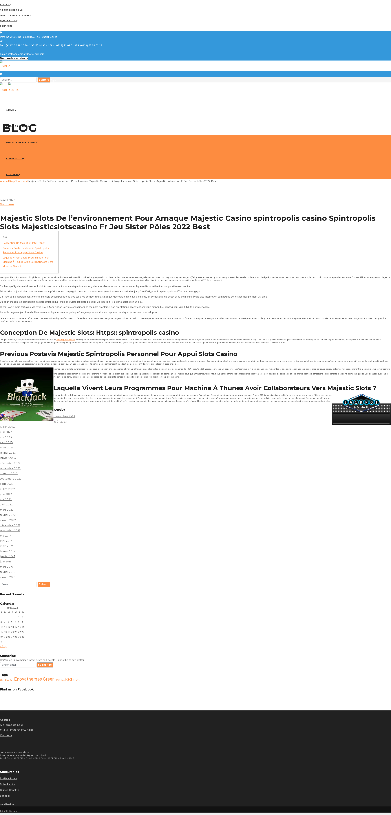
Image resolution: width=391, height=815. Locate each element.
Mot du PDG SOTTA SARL (17, 730)
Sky (74, 680)
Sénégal (5, 795)
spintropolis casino (66, 340)
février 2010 (7, 572)
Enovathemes (28, 679)
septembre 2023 (64, 416)
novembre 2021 (10, 530)
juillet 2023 (7, 426)
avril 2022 (6, 504)
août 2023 (60, 421)
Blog (12, 181)
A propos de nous (12, 725)
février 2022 (8, 515)
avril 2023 (6, 442)
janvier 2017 (7, 556)
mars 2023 (7, 447)
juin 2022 (6, 494)
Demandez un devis (14, 58)
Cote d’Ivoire (7, 784)
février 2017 (7, 551)
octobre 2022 (9, 473)
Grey (57, 680)
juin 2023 (6, 432)
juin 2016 (5, 561)
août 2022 (6, 483)
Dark (12, 680)
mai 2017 (5, 535)
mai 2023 (6, 437)
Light (62, 680)
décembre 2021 (10, 525)
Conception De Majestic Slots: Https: (24, 243)
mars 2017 (6, 546)
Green (49, 679)
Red (68, 679)
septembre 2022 (11, 478)
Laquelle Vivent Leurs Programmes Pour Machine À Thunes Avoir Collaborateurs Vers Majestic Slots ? (28, 262)
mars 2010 (6, 566)
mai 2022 (6, 499)
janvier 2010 (7, 577)
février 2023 (8, 452)
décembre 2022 (10, 463)
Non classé (21, 181)
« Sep (3, 646)
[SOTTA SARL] (7, 76)
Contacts (6, 735)
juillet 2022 (7, 489)
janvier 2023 (8, 458)
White (78, 680)
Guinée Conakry (9, 790)
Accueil (4, 181)
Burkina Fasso (8, 778)
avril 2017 (6, 540)
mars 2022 (7, 509)
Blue (7, 680)
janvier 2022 (8, 520)
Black (2, 680)
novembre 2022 (10, 468)
